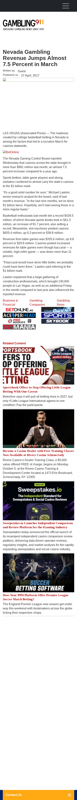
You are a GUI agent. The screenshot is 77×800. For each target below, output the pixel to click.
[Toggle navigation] (65, 5)
